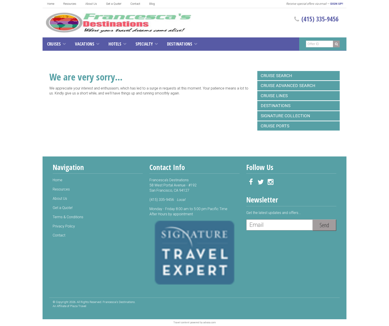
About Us (91, 3)
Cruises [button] (54, 44)
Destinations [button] (179, 44)
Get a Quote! (113, 3)
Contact (135, 3)
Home (50, 3)
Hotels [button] (115, 44)
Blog (152, 3)
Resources (69, 3)
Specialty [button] (144, 44)
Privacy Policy (64, 226)
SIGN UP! (336, 3)
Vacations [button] (84, 44)
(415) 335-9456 (320, 19)
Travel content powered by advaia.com (194, 322)
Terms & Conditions (68, 217)
